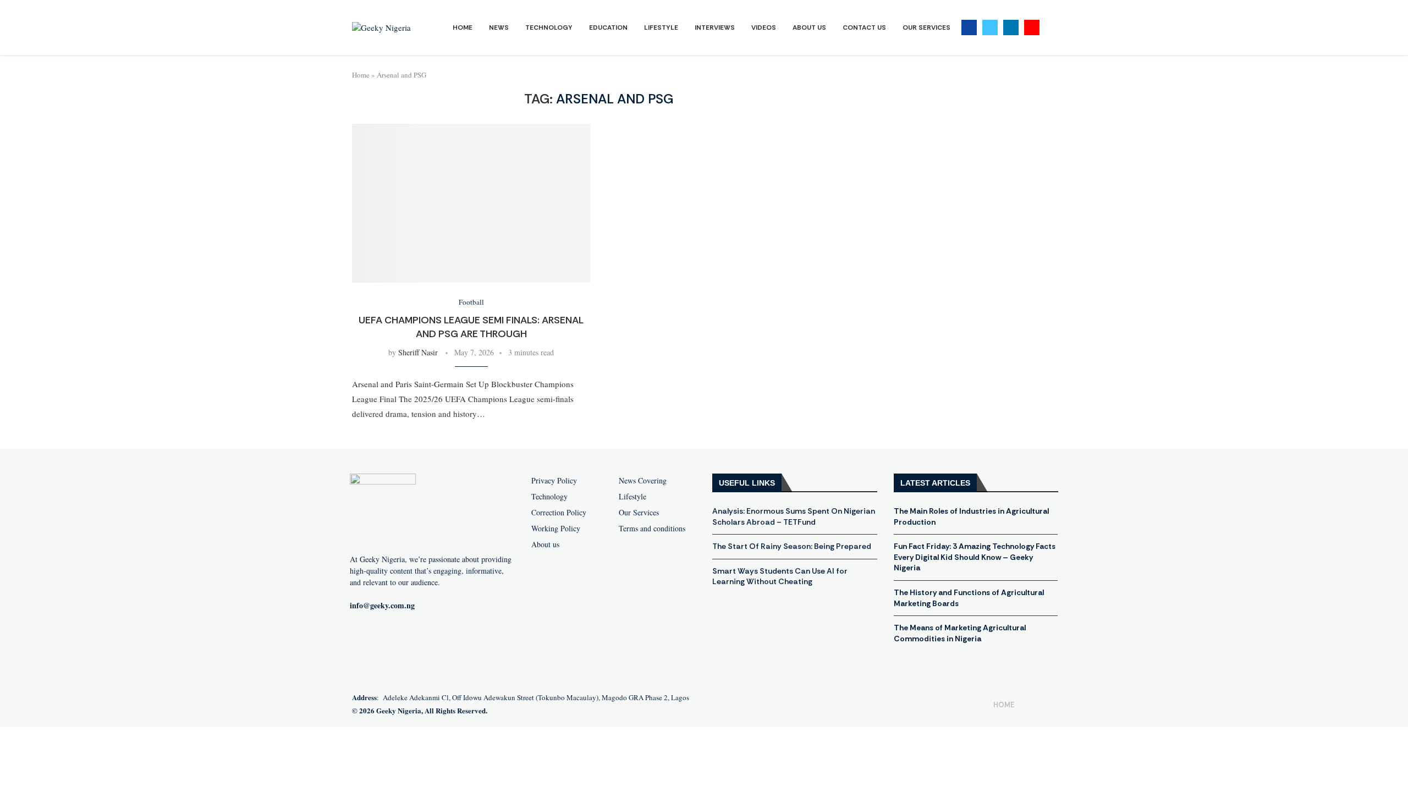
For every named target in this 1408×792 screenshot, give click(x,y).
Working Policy (555, 528)
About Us (809, 27)
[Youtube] (1032, 27)
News (499, 27)
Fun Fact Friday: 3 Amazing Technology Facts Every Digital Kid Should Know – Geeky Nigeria (974, 557)
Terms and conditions (652, 528)
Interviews (715, 27)
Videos (763, 27)
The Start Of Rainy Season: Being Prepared (791, 546)
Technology (549, 27)
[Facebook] (969, 27)
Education (608, 27)
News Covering (643, 481)
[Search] (1050, 28)
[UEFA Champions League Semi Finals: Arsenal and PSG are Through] (471, 203)
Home (462, 27)
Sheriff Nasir (418, 352)
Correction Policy (558, 512)
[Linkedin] (1011, 27)
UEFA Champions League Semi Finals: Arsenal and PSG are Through (471, 327)
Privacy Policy (554, 481)
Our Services (926, 27)
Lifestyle (661, 27)
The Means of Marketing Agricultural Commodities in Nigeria (960, 633)
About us (545, 544)
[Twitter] (990, 27)
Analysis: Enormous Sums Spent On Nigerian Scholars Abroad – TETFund (793, 516)
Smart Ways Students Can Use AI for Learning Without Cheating (780, 576)
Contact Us (864, 27)
